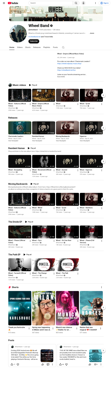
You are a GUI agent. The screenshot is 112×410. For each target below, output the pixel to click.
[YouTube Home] (13, 3)
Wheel (10, 138)
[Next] (103, 95)
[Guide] (4, 3)
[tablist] (56, 47)
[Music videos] (10, 85)
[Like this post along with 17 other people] (12, 364)
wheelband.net (35, 37)
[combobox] (51, 3)
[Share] (43, 364)
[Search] (76, 3)
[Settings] (95, 3)
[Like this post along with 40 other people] (60, 364)
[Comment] (48, 364)
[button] (61, 77)
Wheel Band (12, 108)
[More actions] (30, 104)
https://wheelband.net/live (66, 70)
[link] (32, 356)
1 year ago (27, 347)
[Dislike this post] (18, 364)
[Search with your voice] (83, 3)
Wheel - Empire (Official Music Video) (70, 54)
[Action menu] (52, 364)
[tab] (11, 47)
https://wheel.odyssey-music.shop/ (69, 63)
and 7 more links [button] (47, 37)
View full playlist (13, 141)
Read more (61, 77)
